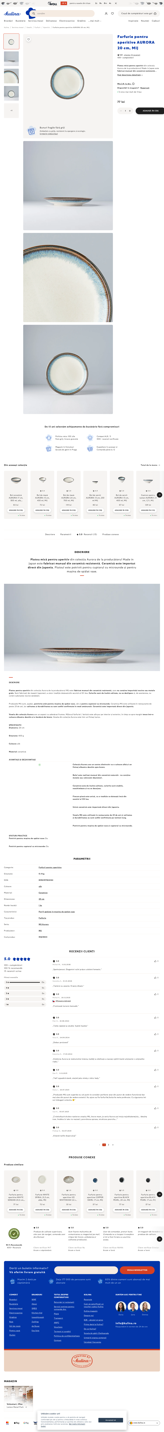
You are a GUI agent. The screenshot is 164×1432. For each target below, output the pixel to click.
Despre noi (89, 1315)
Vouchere (58, 1327)
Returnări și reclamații (64, 1302)
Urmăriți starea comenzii (95, 1338)
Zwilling (35, 1322)
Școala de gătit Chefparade (96, 1333)
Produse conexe (110, 535)
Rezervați (144, 88)
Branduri (13, 1300)
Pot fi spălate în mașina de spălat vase (57, 912)
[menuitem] (8, 22)
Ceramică (43, 893)
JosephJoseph (38, 1317)
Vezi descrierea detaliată (129, 75)
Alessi (34, 1304)
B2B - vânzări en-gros (93, 1320)
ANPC (56, 1323)
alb (40, 886)
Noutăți (145, 21)
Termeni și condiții (62, 1331)
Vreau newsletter (137, 1270)
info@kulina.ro (126, 1323)
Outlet (12, 1335)
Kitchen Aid (37, 1313)
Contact (57, 1340)
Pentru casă (14, 1331)
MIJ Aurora (44, 924)
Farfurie (42, 918)
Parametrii (65, 535)
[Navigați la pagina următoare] (113, 1144)
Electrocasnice (16, 1313)
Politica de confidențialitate (67, 1336)
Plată (56, 1314)
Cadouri (156, 21)
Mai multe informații (77, 1424)
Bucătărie (13, 1304)
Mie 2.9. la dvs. (124, 84)
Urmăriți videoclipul (49, 134)
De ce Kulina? (90, 1329)
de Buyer (36, 1326)
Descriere (50, 535)
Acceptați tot (111, 1420)
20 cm (41, 899)
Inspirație (133, 21)
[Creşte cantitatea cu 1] (130, 111)
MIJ (40, 931)
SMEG (34, 1308)
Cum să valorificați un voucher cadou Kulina (94, 1305)
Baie (11, 1322)
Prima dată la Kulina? (93, 1324)
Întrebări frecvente (92, 1342)
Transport (58, 1318)
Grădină (13, 1317)
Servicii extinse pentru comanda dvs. (64, 1308)
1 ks (40, 905)
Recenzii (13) (88, 535)
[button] (16, 1209)
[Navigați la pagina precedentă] (99, 1144)
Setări (43, 1426)
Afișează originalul (63, 1001)
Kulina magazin (91, 1311)
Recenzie (88, 1300)
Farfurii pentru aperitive (50, 867)
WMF (34, 1300)
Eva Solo (35, 1331)
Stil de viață (14, 1326)
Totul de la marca (149, 465)
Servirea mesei (16, 1308)
